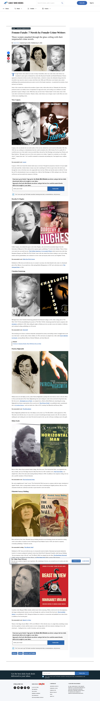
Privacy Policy (53, 692)
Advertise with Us (54, 686)
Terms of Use (53, 690)
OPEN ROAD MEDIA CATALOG (37, 697)
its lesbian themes (19, 405)
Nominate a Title (54, 688)
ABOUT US (52, 696)
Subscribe (82, 3)
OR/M (51, 694)
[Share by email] (8, 61)
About (7, 8)
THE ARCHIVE (34, 689)
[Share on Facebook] (8, 53)
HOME (13, 28)
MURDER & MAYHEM (36, 693)
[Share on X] (8, 55)
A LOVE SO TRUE (35, 687)
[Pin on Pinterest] (8, 58)
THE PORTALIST (35, 695)
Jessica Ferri (16, 43)
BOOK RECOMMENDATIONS (23, 28)
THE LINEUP (34, 691)
